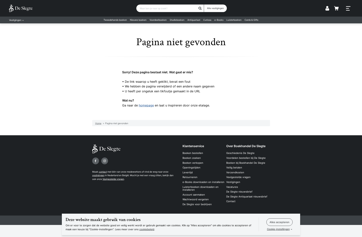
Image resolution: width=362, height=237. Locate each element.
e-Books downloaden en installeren (203, 181)
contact (103, 171)
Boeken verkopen (193, 162)
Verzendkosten (235, 172)
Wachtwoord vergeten (196, 199)
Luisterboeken (234, 19)
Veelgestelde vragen (113, 179)
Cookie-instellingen (278, 229)
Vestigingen (233, 181)
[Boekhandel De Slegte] (21, 8)
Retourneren (190, 177)
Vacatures (232, 186)
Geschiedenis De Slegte (240, 152)
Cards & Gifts (251, 19)
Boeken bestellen (193, 152)
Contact (230, 201)
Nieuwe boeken (138, 19)
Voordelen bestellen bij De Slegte (246, 157)
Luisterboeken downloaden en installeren (201, 188)
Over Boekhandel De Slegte (245, 146)
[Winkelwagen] (336, 8)
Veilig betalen (234, 167)
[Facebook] (95, 160)
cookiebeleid (146, 229)
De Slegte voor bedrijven (197, 204)
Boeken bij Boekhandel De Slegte (245, 162)
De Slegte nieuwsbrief (239, 191)
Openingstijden (191, 167)
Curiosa (207, 19)
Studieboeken (177, 19)
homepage (146, 105)
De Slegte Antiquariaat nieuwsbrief (246, 196)
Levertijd (188, 172)
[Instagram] (104, 160)
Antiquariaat (193, 19)
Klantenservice (193, 146)
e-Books (218, 19)
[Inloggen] (327, 8)
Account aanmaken (194, 194)
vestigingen (98, 175)
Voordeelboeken (158, 19)
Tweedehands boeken (115, 19)
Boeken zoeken (192, 157)
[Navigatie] (348, 8)
